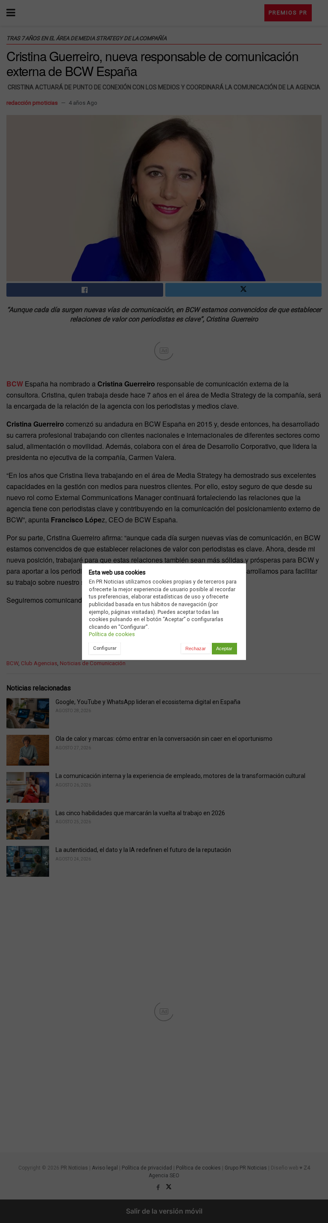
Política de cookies (112, 634)
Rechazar (195, 648)
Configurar (105, 648)
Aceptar (224, 648)
